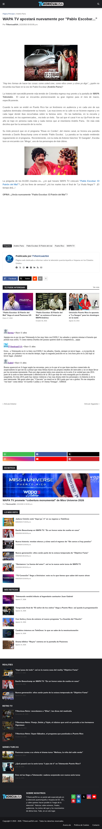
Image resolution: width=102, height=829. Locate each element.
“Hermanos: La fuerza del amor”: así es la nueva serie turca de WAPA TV (48, 564)
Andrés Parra (21, 14)
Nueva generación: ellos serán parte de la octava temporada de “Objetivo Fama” (52, 553)
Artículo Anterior (10, 404)
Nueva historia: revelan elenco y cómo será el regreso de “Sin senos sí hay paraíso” (54, 541)
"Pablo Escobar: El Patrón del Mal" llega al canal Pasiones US (17, 313)
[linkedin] (34, 267)
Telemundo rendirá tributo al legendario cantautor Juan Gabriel (44, 596)
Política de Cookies (81, 825)
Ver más (96, 287)
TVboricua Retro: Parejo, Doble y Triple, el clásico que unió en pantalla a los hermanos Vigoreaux (54, 723)
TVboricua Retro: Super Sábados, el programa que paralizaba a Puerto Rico (49, 734)
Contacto (95, 825)
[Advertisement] (51, 35)
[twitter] (20, 267)
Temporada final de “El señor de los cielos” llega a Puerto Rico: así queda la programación (57, 608)
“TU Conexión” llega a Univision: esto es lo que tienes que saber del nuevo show (53, 575)
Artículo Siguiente (91, 404)
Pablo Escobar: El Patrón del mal (39, 246)
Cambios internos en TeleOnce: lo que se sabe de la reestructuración (47, 630)
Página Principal (9, 14)
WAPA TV (71, 246)
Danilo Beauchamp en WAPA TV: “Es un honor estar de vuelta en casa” (48, 530)
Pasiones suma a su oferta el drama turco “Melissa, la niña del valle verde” (49, 752)
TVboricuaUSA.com (30, 821)
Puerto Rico (59, 246)
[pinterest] (31, 267)
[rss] (38, 267)
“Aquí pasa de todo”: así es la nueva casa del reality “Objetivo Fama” (46, 670)
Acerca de (67, 825)
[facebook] (17, 267)
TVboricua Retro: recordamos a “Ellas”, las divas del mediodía (43, 711)
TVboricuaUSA (40, 256)
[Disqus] (51, 361)
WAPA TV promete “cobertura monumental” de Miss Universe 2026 (43, 500)
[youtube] (27, 267)
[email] (41, 267)
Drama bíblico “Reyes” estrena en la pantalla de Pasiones (42, 642)
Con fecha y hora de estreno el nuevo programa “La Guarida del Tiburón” (49, 619)
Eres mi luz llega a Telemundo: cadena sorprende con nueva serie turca (47, 775)
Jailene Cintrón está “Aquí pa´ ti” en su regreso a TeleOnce (42, 519)
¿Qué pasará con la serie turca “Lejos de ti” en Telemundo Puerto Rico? (48, 764)
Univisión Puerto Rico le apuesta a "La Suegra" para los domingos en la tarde (84, 315)
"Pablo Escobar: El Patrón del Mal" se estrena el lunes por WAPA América (49, 315)
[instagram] (23, 267)
